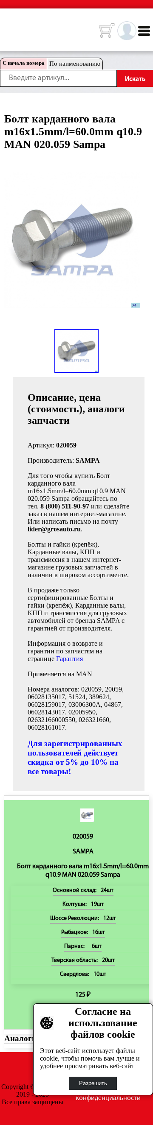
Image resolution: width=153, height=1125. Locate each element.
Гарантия (69, 658)
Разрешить (93, 1083)
